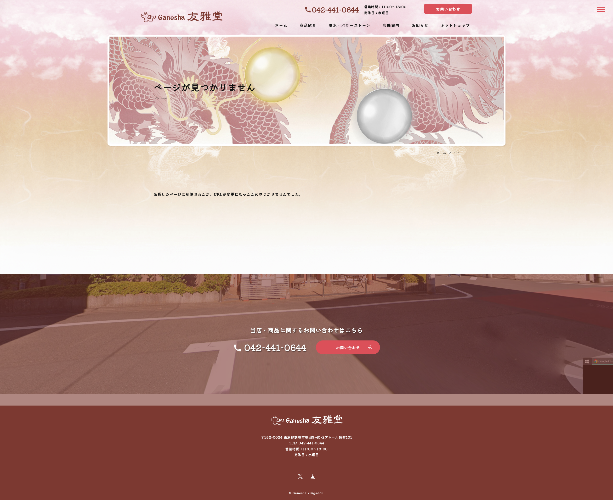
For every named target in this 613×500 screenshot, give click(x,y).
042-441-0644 (335, 9)
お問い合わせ (448, 9)
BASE (312, 476)
